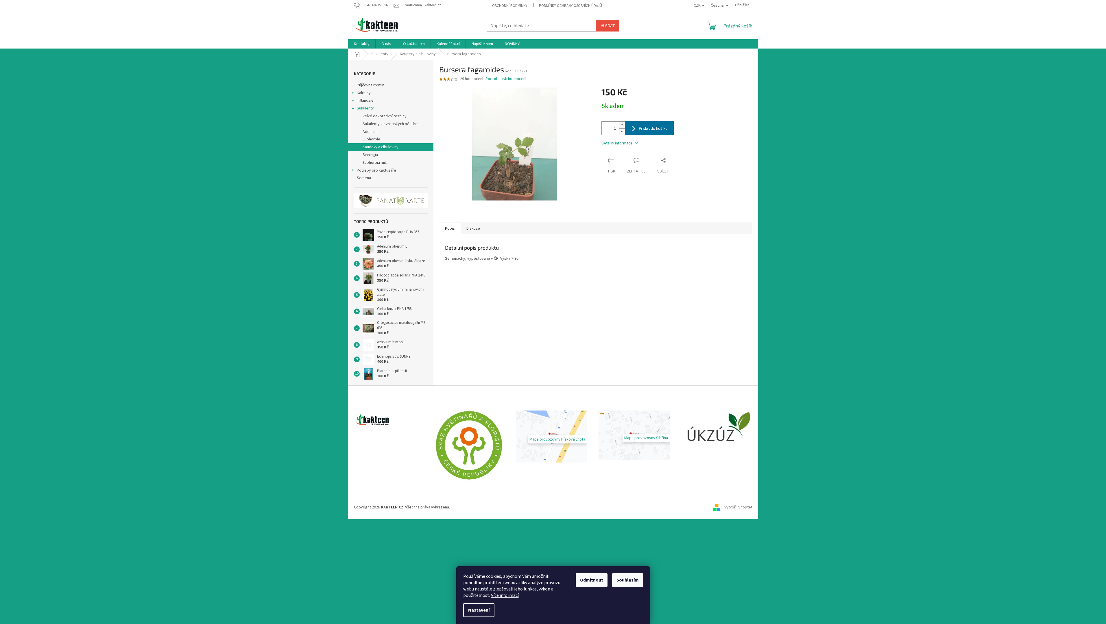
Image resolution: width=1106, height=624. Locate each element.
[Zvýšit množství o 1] (622, 125)
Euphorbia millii (375, 163)
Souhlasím (627, 580)
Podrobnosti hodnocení (505, 79)
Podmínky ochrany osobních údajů (570, 5)
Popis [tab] (450, 228)
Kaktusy (364, 93)
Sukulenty (365, 108)
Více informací (505, 595)
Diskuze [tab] (473, 228)
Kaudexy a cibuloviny (380, 147)
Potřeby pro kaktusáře (376, 170)
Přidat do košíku (653, 128)
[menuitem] (361, 44)
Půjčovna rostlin (370, 85)
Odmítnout (591, 580)
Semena (364, 178)
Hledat (608, 25)
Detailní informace (617, 143)
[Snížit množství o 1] (622, 131)
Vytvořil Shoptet (738, 507)
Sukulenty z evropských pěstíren (391, 124)
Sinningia (370, 155)
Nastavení (479, 610)
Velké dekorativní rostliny (385, 116)
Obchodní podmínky (509, 5)
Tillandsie (365, 100)
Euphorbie (371, 139)
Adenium (370, 132)
